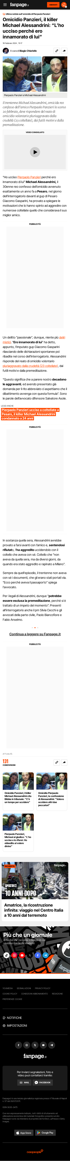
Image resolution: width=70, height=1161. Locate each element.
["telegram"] (45, 955)
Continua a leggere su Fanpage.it (35, 634)
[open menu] (4, 4)
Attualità (7, 754)
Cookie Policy (10, 993)
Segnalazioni (24, 988)
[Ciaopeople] (35, 1151)
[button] (64, 51)
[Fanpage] (35, 1056)
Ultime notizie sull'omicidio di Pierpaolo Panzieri (28, 14)
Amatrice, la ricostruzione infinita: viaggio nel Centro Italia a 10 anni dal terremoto (33, 910)
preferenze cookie (12, 999)
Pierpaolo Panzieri (29, 177)
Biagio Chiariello (28, 50)
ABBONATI (53, 5)
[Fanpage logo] (19, 5)
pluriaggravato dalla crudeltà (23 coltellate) (30, 366)
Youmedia (8, 988)
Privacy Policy (42, 988)
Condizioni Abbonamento (34, 993)
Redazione (57, 993)
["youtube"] (22, 955)
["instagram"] (14, 955)
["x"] (30, 955)
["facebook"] (38, 955)
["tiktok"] (6, 955)
